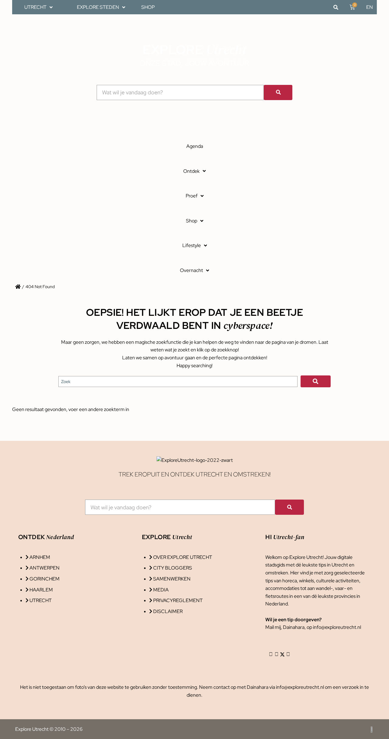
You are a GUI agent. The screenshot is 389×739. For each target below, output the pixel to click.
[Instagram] (270, 654)
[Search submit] (316, 381)
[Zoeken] (278, 92)
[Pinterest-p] (288, 654)
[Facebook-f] (276, 654)
